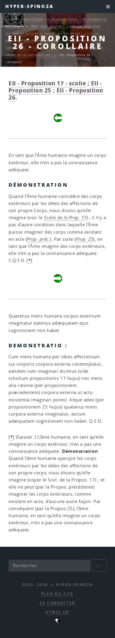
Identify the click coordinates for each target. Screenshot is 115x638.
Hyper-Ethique (32, 19)
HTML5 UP (57, 612)
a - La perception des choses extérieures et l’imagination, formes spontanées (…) (52, 40)
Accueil (11, 19)
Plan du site (57, 594)
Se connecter (57, 603)
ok (99, 566)
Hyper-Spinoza (29, 6)
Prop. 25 (84, 239)
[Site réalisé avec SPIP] (57, 622)
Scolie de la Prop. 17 (65, 217)
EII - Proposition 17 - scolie (47, 83)
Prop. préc (38, 239)
